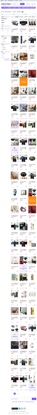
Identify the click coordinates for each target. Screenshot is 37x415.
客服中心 (10, 413)
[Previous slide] (20, 23)
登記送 (14, 7)
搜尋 (34, 398)
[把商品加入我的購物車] (17, 33)
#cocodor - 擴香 (14, 401)
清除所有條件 (7, 59)
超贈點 (33, 7)
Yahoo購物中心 (6, 4)
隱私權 (24, 413)
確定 (7, 33)
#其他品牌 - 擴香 (21, 401)
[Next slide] (26, 23)
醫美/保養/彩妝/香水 (4, 18)
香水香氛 (2, 20)
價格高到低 (26, 16)
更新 (25, 411)
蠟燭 (2, 24)
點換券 (9, 7)
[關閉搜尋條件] (15, 4)
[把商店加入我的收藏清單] (17, 152)
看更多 (19, 7)
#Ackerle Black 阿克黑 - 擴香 (29, 401)
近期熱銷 (30, 16)
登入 (28, 4)
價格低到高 (21, 16)
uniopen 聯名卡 (27, 7)
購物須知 (17, 413)
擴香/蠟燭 (2, 22)
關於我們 (13, 413)
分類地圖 (27, 413)
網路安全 (20, 413)
